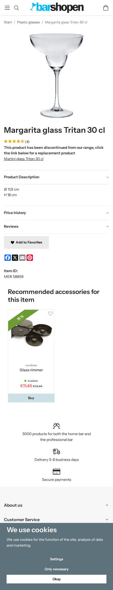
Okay (57, 579)
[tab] (56, 177)
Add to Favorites (28, 242)
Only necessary (57, 569)
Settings (56, 559)
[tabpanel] (56, 195)
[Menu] (7, 8)
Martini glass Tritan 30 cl (23, 158)
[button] (31, 398)
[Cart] (105, 8)
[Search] (16, 8)
